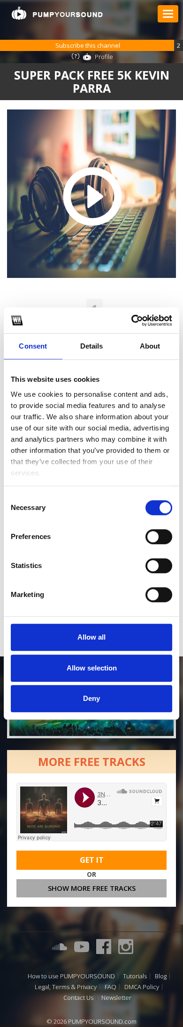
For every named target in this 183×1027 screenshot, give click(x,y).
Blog (161, 976)
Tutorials (135, 976)
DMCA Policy (141, 987)
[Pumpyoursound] (57, 13)
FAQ (110, 987)
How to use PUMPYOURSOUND (71, 976)
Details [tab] (91, 346)
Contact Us (78, 998)
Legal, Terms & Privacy (66, 987)
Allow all (91, 637)
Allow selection (92, 668)
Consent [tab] (33, 346)
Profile (104, 56)
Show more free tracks (92, 888)
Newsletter (116, 998)
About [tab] (150, 346)
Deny (91, 698)
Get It (92, 860)
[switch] (158, 536)
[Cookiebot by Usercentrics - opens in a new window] (131, 320)
